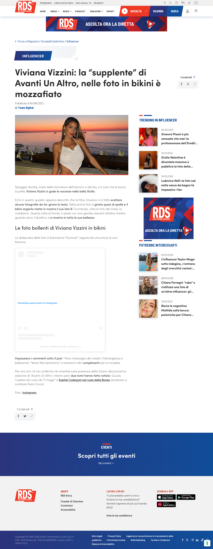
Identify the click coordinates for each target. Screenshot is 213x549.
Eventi (110, 11)
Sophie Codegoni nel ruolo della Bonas (84, 380)
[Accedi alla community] (188, 11)
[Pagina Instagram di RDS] (176, 3)
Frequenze (46, 2)
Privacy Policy (114, 536)
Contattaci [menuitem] (67, 505)
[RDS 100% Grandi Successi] (25, 7)
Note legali (97, 536)
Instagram (29, 392)
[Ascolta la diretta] (125, 11)
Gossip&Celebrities (52, 41)
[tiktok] (202, 539)
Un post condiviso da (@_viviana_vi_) (60, 346)
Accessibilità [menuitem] (68, 509)
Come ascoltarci (64, 2)
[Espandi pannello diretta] (146, 11)
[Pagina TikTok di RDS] (189, 3)
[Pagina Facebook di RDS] (164, 3)
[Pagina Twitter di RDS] (170, 3)
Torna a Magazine (28, 41)
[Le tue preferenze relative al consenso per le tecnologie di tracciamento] (207, 543)
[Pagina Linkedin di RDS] (183, 3)
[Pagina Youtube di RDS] (196, 2)
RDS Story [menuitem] (66, 495)
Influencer (73, 41)
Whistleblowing (138, 540)
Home (43, 11)
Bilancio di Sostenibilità (103, 544)
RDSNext (99, 2)
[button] (181, 84)
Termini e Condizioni (160, 540)
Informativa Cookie (116, 540)
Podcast (80, 11)
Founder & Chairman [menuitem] (72, 501)
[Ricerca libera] (196, 11)
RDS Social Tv (84, 2)
